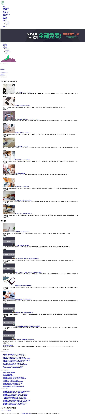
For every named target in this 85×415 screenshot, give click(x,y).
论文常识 (7, 50)
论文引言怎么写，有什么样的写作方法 (23, 213)
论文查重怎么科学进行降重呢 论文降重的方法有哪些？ (27, 119)
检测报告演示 (3, 410)
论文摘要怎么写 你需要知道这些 (22, 231)
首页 (4, 6)
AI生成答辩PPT (6, 14)
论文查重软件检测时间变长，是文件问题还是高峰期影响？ (16, 401)
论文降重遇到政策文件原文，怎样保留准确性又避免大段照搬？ (17, 358)
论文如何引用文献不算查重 (9, 372)
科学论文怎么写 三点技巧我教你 (22, 159)
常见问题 (7, 23)
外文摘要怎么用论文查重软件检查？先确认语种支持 (14, 397)
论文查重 (6, 8)
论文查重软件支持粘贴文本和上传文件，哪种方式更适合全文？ (17, 400)
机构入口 (5, 26)
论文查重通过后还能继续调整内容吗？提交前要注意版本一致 (16, 360)
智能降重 (5, 9)
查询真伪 (5, 18)
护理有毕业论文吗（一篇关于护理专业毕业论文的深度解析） (28, 272)
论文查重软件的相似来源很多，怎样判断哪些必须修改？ (15, 364)
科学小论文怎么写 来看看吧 (21, 146)
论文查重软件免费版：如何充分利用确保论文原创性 (14, 378)
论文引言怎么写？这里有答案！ (22, 186)
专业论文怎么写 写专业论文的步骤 (22, 92)
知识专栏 (5, 20)
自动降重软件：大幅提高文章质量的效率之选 (13, 381)
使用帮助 (7, 21)
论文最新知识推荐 (4, 388)
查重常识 (7, 48)
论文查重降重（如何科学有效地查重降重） (24, 339)
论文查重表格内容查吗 (8, 375)
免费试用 (9, 410)
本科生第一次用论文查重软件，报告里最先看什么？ (14, 354)
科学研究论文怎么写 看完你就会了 (22, 132)
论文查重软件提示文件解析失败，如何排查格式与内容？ (15, 403)
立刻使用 (2, 69)
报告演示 (5, 17)
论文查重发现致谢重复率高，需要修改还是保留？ (14, 361)
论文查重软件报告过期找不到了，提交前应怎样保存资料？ (16, 394)
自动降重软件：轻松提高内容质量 (10, 380)
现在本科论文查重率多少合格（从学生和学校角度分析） (27, 326)
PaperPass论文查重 (4, 72)
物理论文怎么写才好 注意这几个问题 (23, 200)
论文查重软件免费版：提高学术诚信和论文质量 (13, 377)
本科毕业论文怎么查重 (8, 345)
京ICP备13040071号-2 (26, 413)
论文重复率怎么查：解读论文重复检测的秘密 (13, 383)
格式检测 (5, 15)
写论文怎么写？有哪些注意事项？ (22, 105)
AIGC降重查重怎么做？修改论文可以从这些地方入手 (14, 355)
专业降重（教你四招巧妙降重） (22, 245)
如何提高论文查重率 (7, 374)
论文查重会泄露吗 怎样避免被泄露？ (23, 299)
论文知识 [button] (5, 47)
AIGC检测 (6, 11)
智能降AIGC (5, 12)
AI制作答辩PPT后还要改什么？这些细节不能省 (13, 363)
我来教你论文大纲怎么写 (20, 173)
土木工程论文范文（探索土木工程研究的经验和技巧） (27, 258)
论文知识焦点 (8, 51)
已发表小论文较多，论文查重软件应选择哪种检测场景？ (15, 398)
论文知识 (7, 24)
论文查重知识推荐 (4, 351)
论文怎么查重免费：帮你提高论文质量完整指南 (13, 386)
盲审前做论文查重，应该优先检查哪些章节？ (13, 367)
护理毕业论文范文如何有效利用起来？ (23, 285)
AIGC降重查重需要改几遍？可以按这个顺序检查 (13, 366)
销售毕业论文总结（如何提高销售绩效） (24, 312)
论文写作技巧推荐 (4, 370)
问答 (6, 53)
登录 (1, 28)
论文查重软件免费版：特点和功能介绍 (11, 384)
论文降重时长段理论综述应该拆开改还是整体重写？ (14, 357)
